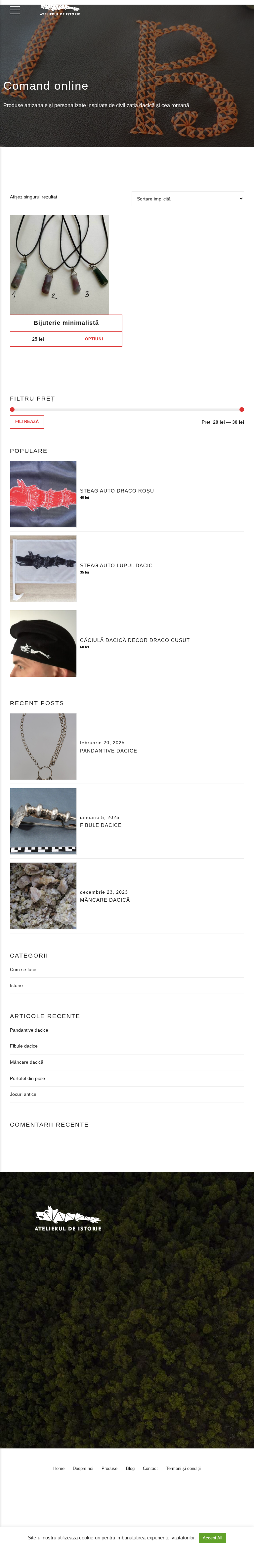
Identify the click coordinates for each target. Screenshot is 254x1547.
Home (13, 1347)
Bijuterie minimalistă (66, 323)
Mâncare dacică (105, 900)
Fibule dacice (101, 825)
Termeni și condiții (143, 1347)
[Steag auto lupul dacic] (43, 568)
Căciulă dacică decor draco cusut (135, 640)
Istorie (16, 985)
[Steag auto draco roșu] (43, 494)
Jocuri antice (23, 1094)
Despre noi (39, 1347)
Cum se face (23, 969)
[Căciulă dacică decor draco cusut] (43, 643)
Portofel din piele (27, 1078)
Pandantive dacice (108, 750)
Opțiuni (94, 339)
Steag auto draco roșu (117, 491)
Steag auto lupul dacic (116, 565)
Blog (88, 1347)
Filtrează (27, 421)
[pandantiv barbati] (66, 265)
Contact (109, 1347)
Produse (67, 1347)
